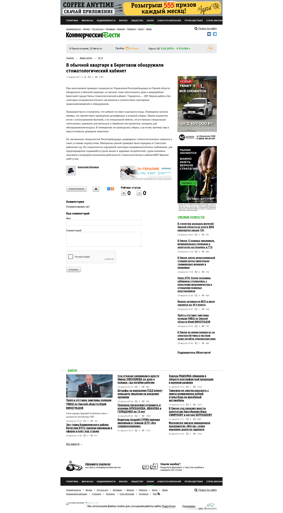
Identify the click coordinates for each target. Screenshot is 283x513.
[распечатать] (95, 190)
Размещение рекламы (76, 494)
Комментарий (73, 230)
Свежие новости (191, 217)
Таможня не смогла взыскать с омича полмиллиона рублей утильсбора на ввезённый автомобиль (189, 395)
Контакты (110, 494)
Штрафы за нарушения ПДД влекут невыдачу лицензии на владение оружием (140, 394)
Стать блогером (127, 494)
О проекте (96, 494)
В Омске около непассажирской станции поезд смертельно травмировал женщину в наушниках (196, 262)
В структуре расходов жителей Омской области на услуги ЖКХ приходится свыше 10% (196, 227)
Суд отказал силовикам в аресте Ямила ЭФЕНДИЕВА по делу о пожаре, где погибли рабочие (138, 379)
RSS (155, 494)
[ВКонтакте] (108, 188)
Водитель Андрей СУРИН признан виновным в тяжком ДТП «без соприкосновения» (139, 423)
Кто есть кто (98, 29)
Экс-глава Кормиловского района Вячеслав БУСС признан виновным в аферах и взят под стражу (89, 428)
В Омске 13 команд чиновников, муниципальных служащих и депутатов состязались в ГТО (196, 244)
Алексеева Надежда (88, 167)
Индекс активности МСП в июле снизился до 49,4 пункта (196, 303)
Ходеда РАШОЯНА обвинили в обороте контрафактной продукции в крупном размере (191, 379)
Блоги (141, 29)
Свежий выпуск (73, 29)
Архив (149, 29)
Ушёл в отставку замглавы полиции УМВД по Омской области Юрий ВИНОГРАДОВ (194, 318)
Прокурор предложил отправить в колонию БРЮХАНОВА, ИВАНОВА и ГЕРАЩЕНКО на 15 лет (139, 408)
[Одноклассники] (112, 188)
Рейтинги (131, 29)
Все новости (72, 444)
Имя (68, 218)
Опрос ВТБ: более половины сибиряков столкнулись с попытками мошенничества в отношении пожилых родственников (195, 284)
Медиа (86, 29)
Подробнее (169, 506)
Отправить (74, 269)
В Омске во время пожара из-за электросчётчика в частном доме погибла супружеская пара (197, 335)
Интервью (110, 29)
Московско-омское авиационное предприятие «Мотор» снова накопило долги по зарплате (189, 426)
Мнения (121, 29)
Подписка (143, 494)
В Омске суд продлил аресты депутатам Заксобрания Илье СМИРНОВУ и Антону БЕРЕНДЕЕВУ (190, 412)
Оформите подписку (98, 464)
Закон (72, 370)
